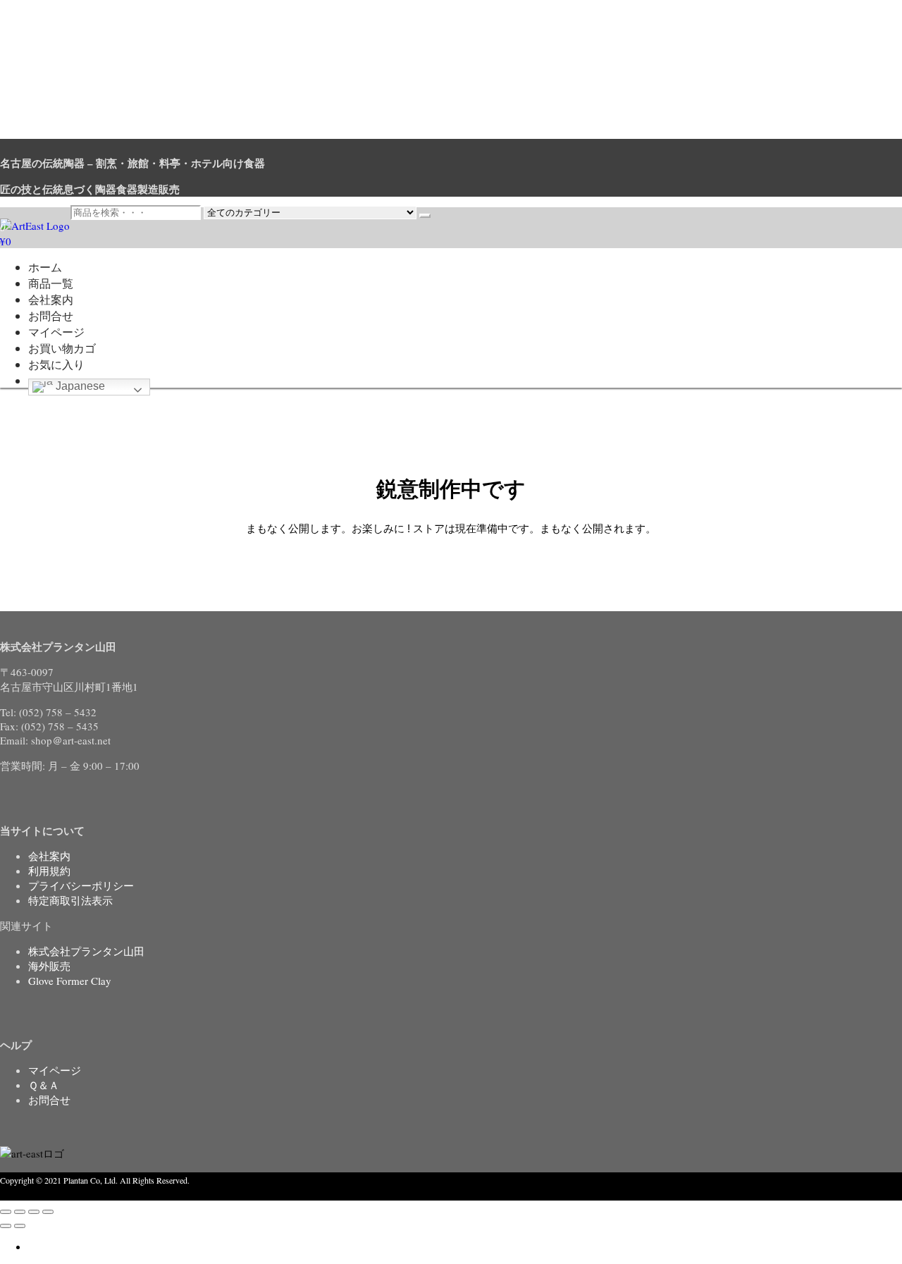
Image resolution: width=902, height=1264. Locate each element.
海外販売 (49, 966)
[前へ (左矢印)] (5, 1226)
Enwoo (73, 1193)
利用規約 (49, 871)
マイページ (56, 331)
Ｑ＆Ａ (43, 1085)
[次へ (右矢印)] (19, 1226)
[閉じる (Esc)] (48, 1212)
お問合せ (50, 315)
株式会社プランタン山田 (86, 951)
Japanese (79, 386)
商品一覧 (50, 283)
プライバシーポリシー (81, 885)
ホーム (45, 266)
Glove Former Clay (69, 981)
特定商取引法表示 (70, 900)
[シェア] (33, 1212)
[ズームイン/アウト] (5, 1212)
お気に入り (56, 364)
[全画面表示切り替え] (19, 1212)
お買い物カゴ (62, 347)
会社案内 (50, 299)
